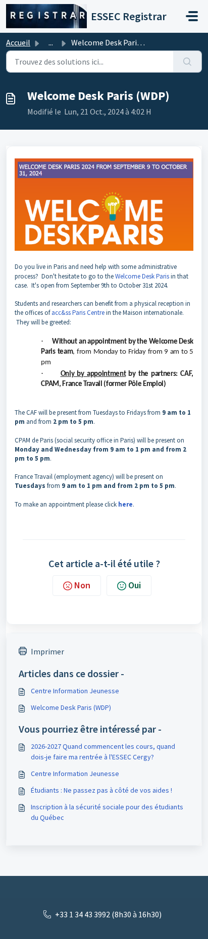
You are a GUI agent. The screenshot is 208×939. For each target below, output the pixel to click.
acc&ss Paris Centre (78, 312)
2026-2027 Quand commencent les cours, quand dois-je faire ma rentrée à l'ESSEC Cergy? (103, 751)
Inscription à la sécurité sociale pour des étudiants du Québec (107, 812)
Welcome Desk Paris (142, 276)
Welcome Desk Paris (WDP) (71, 707)
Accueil (18, 42)
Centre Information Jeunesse (75, 690)
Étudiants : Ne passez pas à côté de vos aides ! (101, 790)
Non (82, 585)
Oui (134, 585)
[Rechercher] (187, 61)
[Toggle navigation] (192, 16)
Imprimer (47, 651)
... (50, 42)
